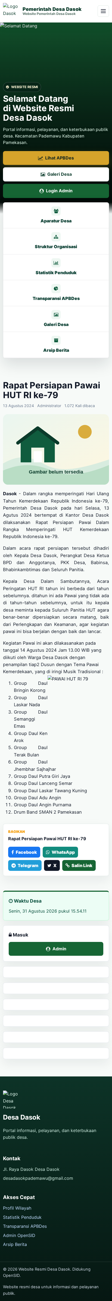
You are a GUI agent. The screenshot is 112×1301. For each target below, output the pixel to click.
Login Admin (59, 190)
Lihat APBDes (59, 158)
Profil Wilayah (17, 1208)
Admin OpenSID (19, 1235)
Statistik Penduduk (22, 1217)
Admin (59, 948)
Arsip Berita (15, 1244)
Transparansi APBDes (25, 1226)
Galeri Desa (59, 174)
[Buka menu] (103, 11)
